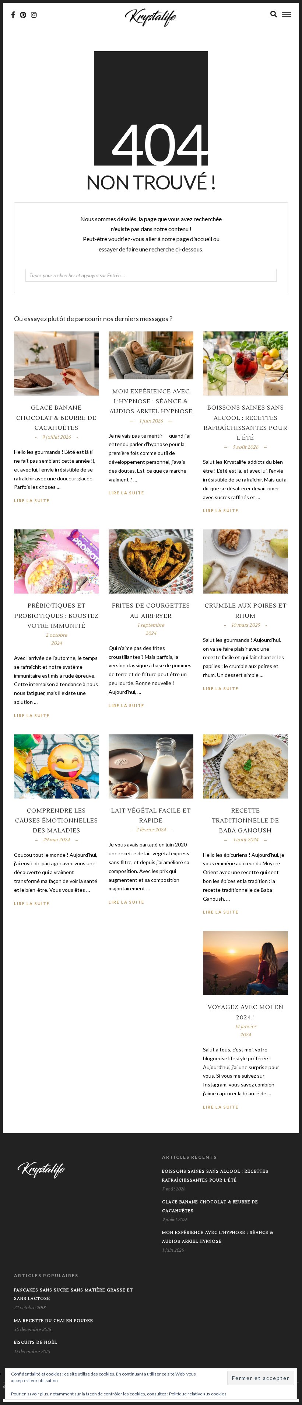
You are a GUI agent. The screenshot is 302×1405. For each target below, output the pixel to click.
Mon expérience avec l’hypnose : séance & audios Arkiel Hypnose (151, 401)
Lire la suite (221, 510)
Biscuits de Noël (35, 1342)
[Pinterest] (23, 14)
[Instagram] (34, 14)
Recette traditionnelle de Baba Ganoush (245, 820)
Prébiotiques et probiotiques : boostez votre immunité (56, 615)
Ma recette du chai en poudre (53, 1321)
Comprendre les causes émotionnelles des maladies (56, 820)
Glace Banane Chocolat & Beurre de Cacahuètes (56, 417)
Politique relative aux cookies (197, 1394)
